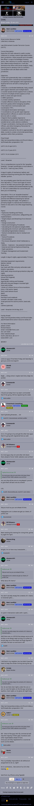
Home (3, 801)
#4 (32, 389)
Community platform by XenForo (16, 804)
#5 (32, 411)
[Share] (30, 36)
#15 (32, 624)
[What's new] (32, 2)
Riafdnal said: (6, 569)
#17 (32, 675)
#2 (32, 355)
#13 (32, 592)
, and (15, 418)
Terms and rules (13, 799)
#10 (32, 529)
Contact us (4, 799)
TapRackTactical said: (8, 472)
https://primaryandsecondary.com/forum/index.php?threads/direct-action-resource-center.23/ (16, 319)
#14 (32, 609)
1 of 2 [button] (11, 779)
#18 (32, 703)
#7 (32, 451)
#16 (32, 658)
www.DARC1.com (6, 338)
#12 (32, 565)
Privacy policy (23, 799)
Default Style (6, 796)
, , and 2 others (16, 492)
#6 (32, 430)
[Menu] (2, 2)
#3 (32, 372)
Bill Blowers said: (6, 723)
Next (17, 779)
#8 (32, 468)
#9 (32, 504)
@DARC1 (4, 342)
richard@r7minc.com (12, 330)
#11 (32, 546)
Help (29, 799)
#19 (32, 720)
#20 (32, 757)
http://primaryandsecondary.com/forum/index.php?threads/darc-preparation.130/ (17, 141)
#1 (32, 36)
